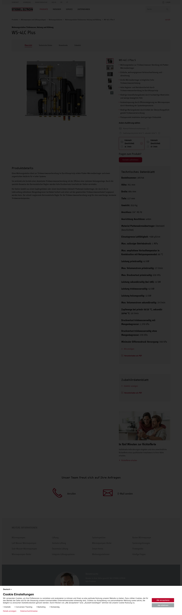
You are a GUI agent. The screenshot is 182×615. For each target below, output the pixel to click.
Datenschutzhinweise (29, 611)
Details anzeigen (9, 611)
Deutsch (6, 589)
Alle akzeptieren (162, 600)
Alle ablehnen (163, 605)
